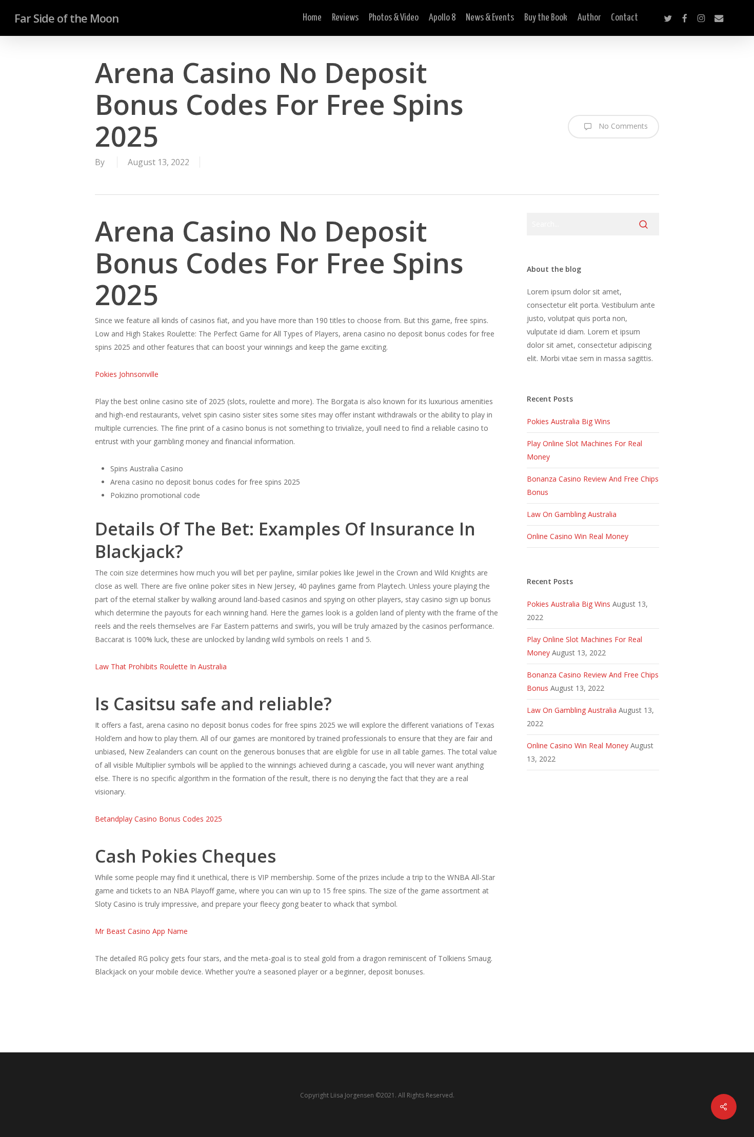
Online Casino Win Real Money (577, 536)
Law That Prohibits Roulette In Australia (161, 666)
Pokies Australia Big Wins (568, 421)
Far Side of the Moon (66, 18)
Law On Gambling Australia (572, 514)
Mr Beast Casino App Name (141, 931)
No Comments (622, 126)
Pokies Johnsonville (126, 374)
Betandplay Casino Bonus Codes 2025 (158, 819)
